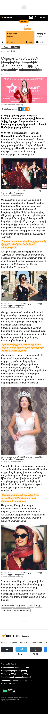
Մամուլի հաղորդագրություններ (14, 670)
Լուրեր (10, 36)
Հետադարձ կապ (8, 684)
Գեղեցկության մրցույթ (21, 610)
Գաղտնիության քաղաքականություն (16, 677)
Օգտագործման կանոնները (12, 667)
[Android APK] (8, 690)
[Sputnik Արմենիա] (7, 18)
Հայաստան (21, 606)
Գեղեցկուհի (6, 610)
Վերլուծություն (36, 643)
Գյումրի (30, 606)
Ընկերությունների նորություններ (14, 674)
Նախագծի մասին (8, 664)
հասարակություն (8, 606)
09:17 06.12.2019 (7, 74)
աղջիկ (38, 606)
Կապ (27, 667)
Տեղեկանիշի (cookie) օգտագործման (16, 680)
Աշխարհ (23, 643)
